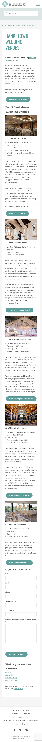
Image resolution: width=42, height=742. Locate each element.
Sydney (15, 60)
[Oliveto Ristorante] (21, 521)
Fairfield (8, 672)
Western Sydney (11, 678)
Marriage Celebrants (21, 724)
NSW (23, 25)
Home (4, 25)
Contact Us (25, 710)
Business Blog (20, 721)
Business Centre (9, 721)
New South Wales (11, 680)
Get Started (18, 689)
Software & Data (23, 738)
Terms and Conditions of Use (21, 714)
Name (7, 574)
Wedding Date (10, 601)
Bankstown (31, 25)
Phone (7, 592)
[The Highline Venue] (21, 336)
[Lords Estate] (21, 239)
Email (7, 583)
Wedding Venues (14, 25)
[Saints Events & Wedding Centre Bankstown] (21, 135)
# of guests (9, 610)
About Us (16, 710)
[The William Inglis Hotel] (21, 425)
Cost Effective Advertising (21, 717)
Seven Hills (9, 675)
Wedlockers (14, 4)
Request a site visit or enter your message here (21, 621)
